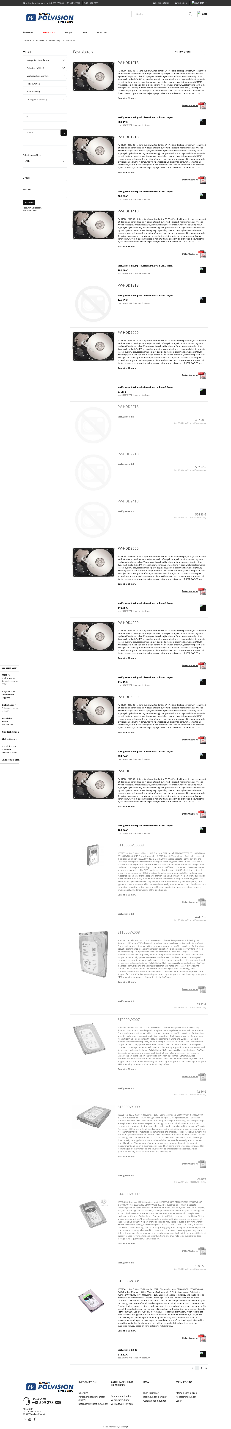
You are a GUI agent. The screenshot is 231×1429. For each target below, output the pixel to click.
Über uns (83, 1392)
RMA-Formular (151, 1392)
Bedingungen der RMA (155, 1396)
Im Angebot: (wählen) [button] (37, 99)
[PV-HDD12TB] (93, 150)
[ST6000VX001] (93, 1301)
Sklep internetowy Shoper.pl (115, 1426)
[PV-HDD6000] (93, 710)
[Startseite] (50, 18)
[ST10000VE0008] (93, 855)
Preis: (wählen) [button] (33, 83)
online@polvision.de (35, 3)
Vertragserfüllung (120, 1399)
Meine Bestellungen (186, 1392)
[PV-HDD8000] (93, 785)
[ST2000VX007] (93, 1039)
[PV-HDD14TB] (93, 225)
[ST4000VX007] (93, 1214)
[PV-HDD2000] (93, 346)
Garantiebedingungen (155, 1400)
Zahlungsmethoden (121, 1396)
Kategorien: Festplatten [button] (38, 60)
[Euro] (202, 3)
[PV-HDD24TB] (93, 520)
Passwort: (28, 189)
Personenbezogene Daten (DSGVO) (91, 1398)
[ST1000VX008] (93, 954)
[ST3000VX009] (93, 1117)
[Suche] (190, 14)
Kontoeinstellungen (186, 1396)
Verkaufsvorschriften (122, 1403)
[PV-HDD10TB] (93, 76)
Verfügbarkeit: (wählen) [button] (38, 75)
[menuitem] (30, 32)
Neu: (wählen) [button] (33, 91)
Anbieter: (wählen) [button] (35, 68)
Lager (179, 1400)
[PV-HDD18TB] (93, 304)
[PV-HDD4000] (93, 636)
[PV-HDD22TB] (93, 472)
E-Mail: (26, 177)
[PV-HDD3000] (93, 562)
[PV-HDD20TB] (93, 425)
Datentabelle (190, 105)
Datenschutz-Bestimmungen (93, 1403)
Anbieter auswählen (32, 155)
